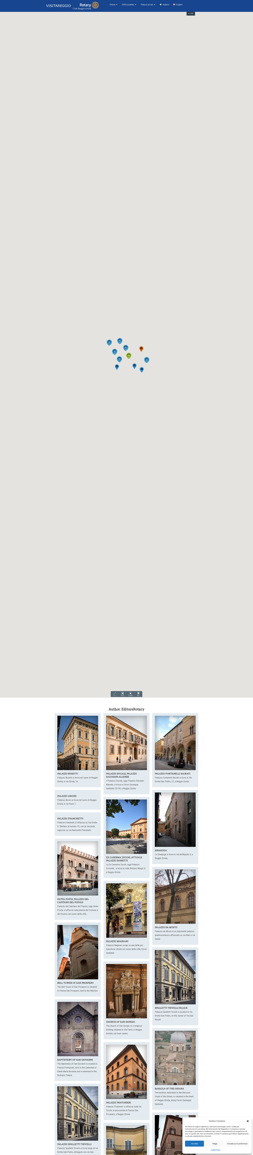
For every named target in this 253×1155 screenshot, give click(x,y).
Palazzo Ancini (66, 795)
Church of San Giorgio (120, 1021)
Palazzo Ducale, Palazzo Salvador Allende (121, 775)
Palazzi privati (147, 5)
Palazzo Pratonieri (118, 1102)
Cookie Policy (216, 1150)
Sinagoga (161, 850)
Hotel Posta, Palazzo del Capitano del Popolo (73, 901)
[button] (247, 1121)
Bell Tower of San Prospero (75, 982)
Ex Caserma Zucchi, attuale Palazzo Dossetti (124, 859)
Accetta (194, 1143)
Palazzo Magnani (117, 941)
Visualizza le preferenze (237, 1143)
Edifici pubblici (128, 5)
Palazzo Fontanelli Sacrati (172, 773)
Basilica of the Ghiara (169, 1088)
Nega (215, 1143)
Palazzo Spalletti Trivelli (74, 1144)
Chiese (113, 5)
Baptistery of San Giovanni (75, 1059)
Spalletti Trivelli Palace (171, 1007)
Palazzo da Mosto (166, 927)
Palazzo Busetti (67, 773)
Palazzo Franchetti (70, 818)
